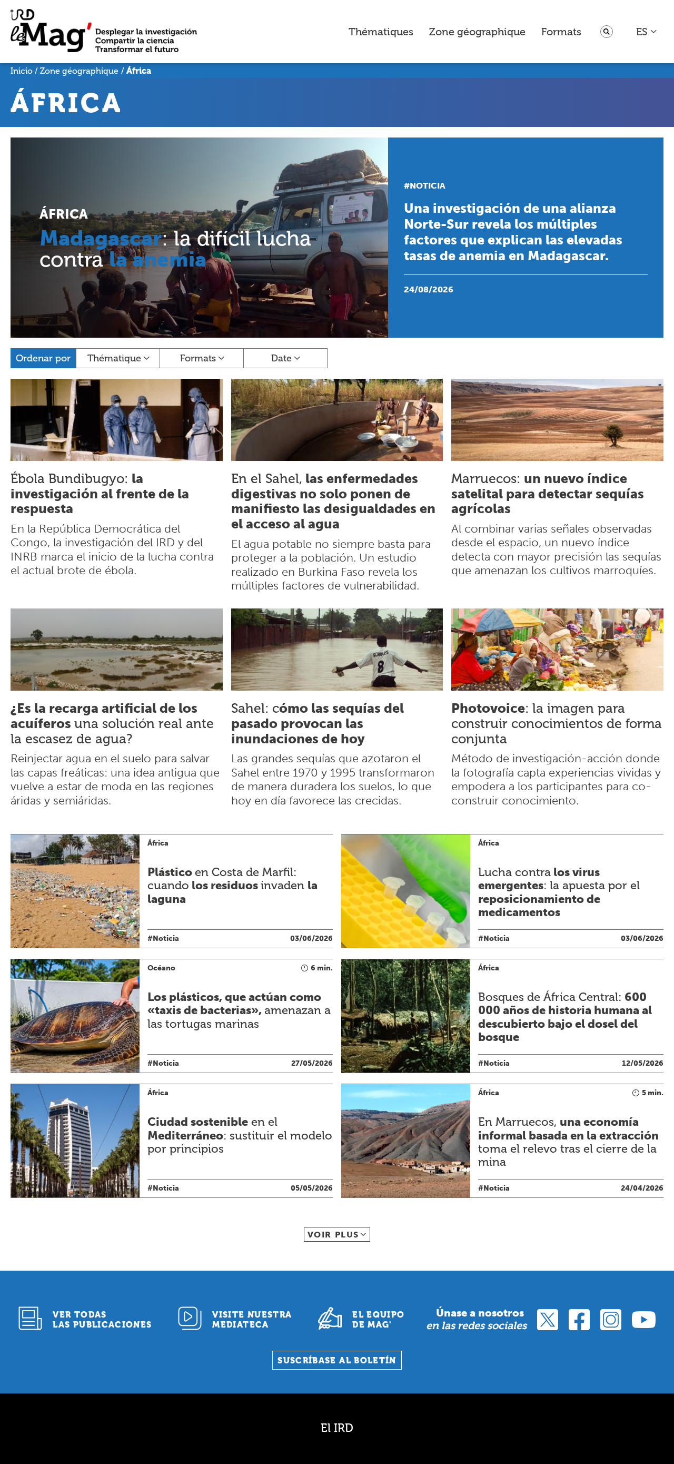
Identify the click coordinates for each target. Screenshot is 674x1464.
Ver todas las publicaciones (102, 1320)
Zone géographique (477, 31)
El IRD (337, 1428)
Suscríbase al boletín (336, 1360)
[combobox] (646, 32)
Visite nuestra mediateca (252, 1320)
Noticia (427, 186)
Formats (561, 31)
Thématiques (381, 31)
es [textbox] (642, 31)
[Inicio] (104, 32)
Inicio (22, 71)
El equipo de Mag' (378, 1320)
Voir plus (333, 1235)
